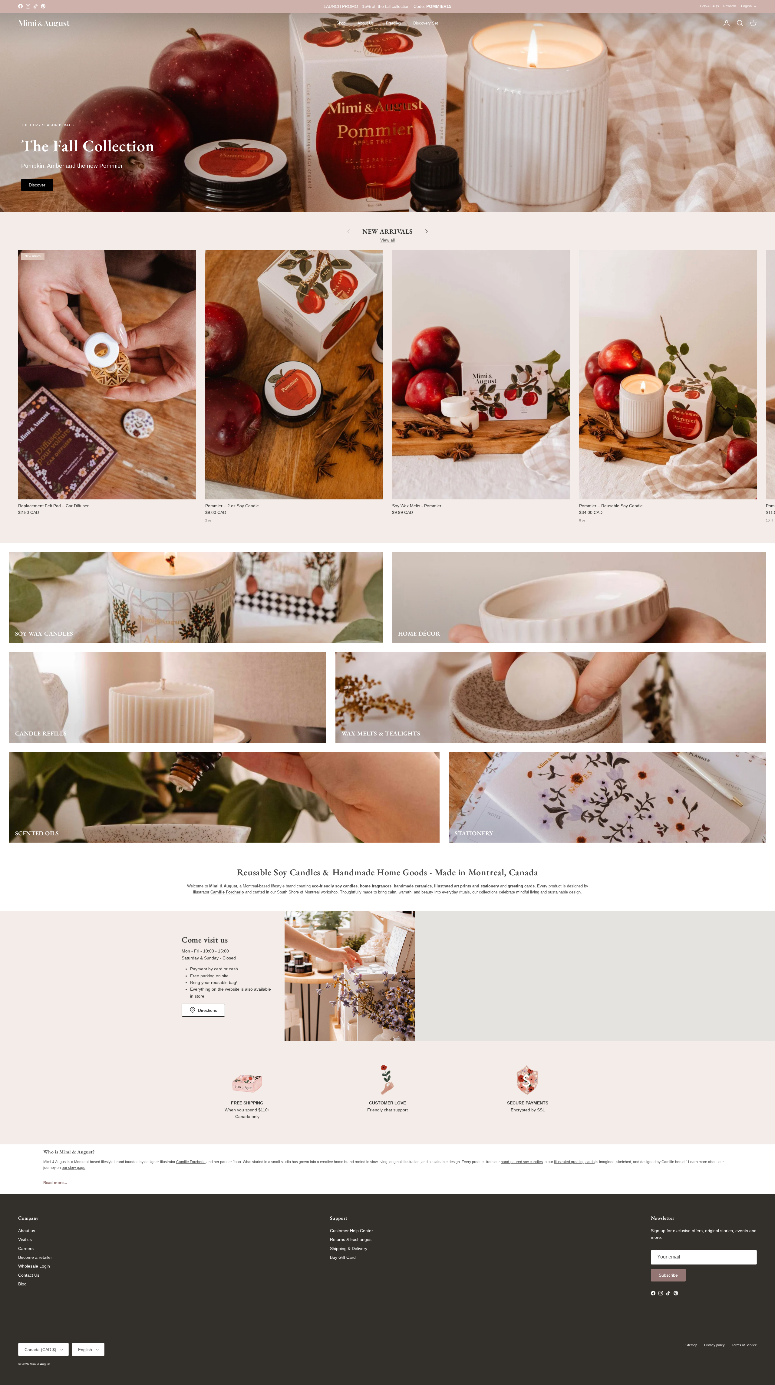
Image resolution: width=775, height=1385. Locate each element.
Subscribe (668, 1275)
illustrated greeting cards (574, 1162)
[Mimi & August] (44, 23)
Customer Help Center (351, 1230)
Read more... (55, 1182)
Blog (22, 1283)
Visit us (25, 1239)
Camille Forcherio (191, 1162)
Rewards (730, 6)
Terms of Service (744, 1345)
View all (387, 240)
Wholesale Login (34, 1266)
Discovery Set (425, 23)
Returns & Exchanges (350, 1239)
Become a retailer (35, 1257)
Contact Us (28, 1275)
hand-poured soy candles (522, 1162)
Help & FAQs (709, 6)
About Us (366, 23)
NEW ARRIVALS (387, 231)
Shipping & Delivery (348, 1248)
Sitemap (691, 1345)
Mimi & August (40, 1364)
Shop (340, 23)
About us (26, 1230)
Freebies (393, 23)
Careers (26, 1248)
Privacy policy (714, 1345)
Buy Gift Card (343, 1257)
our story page (73, 1168)
